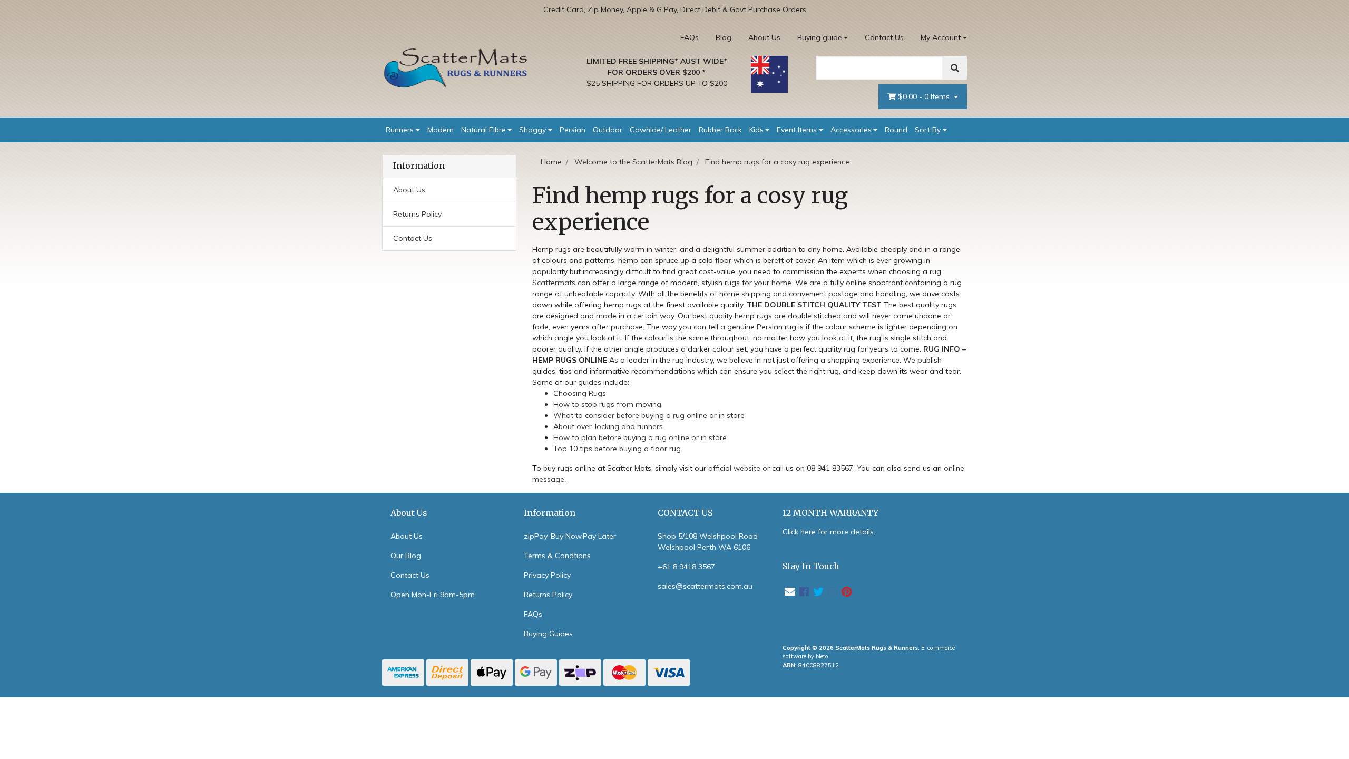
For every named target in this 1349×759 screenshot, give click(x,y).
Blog (723, 37)
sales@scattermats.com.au (705, 586)
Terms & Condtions (557, 555)
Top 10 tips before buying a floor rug (617, 448)
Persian (572, 129)
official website (734, 468)
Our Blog (405, 555)
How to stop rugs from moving (607, 404)
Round (896, 129)
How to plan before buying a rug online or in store (640, 437)
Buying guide (819, 37)
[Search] (955, 68)
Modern (440, 129)
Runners (400, 129)
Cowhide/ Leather (660, 129)
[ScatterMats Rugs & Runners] (456, 68)
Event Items (797, 129)
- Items (925, 96)
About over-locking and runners (608, 426)
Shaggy (532, 129)
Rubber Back (720, 129)
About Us (764, 37)
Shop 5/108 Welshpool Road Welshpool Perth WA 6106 (708, 541)
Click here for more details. (829, 532)
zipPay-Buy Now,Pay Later (570, 536)
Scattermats (553, 282)
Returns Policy (417, 214)
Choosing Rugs (579, 393)
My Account (941, 37)
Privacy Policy (547, 575)
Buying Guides (548, 633)
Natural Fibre (483, 129)
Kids (756, 129)
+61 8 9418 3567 (686, 566)
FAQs (689, 37)
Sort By (928, 129)
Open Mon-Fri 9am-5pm (432, 594)
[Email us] (790, 591)
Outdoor (607, 129)
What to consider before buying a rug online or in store (649, 415)
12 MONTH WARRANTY (830, 513)
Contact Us (884, 37)
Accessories (851, 129)
